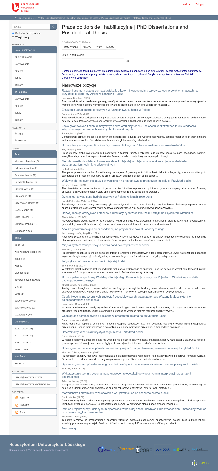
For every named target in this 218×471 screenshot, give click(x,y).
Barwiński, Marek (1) (26, 182)
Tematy (19, 84)
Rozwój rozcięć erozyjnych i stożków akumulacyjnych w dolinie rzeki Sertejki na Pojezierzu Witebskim (127, 212)
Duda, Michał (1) (24, 216)
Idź (127, 61)
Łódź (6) (19, 244)
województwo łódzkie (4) (28, 251)
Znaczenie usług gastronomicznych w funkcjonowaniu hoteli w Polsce (106, 109)
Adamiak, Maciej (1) (25, 175)
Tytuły (18, 77)
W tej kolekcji (22, 37)
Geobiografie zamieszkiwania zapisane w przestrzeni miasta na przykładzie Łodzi (114, 315)
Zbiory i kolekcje (23, 57)
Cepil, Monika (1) (24, 210)
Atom (23, 412)
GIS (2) (18, 286)
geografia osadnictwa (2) (28, 279)
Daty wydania (22, 64)
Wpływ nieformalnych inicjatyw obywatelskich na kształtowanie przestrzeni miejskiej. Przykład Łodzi (126, 180)
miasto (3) (20, 258)
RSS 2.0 (24, 404)
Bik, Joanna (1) (23, 196)
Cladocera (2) (22, 272)
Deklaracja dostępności (55, 450)
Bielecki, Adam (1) (24, 189)
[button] (186, 4)
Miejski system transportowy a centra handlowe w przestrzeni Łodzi (105, 245)
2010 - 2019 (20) (24, 335)
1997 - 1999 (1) (23, 349)
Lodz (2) (19, 293)
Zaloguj (19, 133)
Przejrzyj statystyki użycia (28, 377)
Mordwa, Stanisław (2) (27, 161)
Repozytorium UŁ (26, 17)
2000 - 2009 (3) (23, 342)
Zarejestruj (20, 140)
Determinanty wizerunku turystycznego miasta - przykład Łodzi (102, 332)
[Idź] (53, 27)
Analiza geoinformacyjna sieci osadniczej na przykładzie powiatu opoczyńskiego (113, 229)
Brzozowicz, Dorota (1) (27, 203)
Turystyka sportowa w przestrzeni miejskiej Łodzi (93, 261)
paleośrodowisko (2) (25, 300)
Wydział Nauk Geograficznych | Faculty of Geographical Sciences (68, 17)
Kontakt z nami (17, 450)
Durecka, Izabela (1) (26, 223)
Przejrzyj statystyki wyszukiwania (32, 384)
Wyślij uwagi (34, 450)
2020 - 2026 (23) (24, 328)
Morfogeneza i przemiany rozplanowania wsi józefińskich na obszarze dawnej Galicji (115, 393)
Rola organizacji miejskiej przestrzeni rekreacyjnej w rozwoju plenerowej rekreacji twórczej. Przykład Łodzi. (131, 348)
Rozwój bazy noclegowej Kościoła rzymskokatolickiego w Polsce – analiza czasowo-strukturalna (123, 145)
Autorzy (19, 70)
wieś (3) (19, 265)
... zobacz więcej (23, 230)
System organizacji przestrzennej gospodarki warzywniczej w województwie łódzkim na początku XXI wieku (130, 364)
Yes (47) (19, 363)
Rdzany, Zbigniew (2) (26, 168)
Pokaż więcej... (70, 428)
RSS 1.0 (24, 397)
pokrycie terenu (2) (25, 307)
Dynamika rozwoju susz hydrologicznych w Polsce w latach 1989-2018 (107, 196)
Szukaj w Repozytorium (28, 33)
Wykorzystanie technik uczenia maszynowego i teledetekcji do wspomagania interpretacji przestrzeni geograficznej (126, 375)
